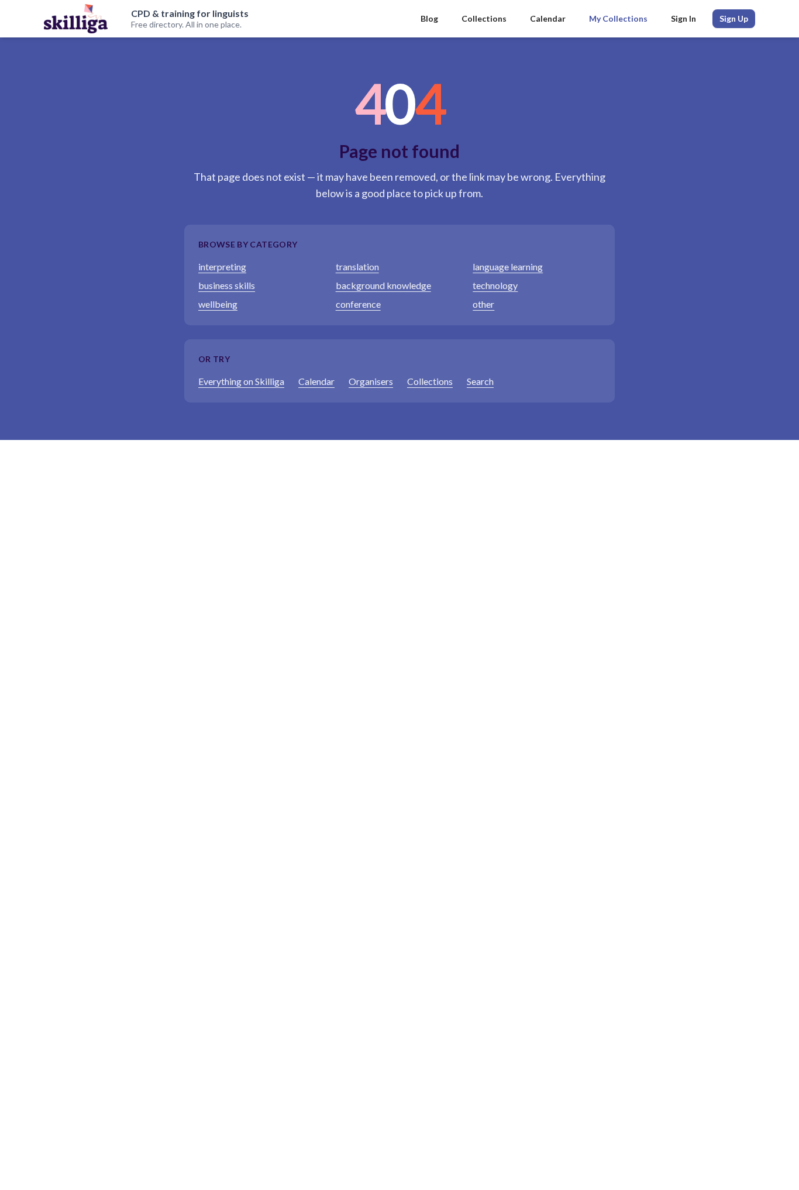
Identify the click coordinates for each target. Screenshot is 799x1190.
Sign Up (733, 18)
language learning (508, 266)
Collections (484, 18)
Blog (429, 18)
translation (357, 266)
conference (358, 303)
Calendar (548, 18)
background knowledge (383, 285)
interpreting (222, 266)
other (483, 303)
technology (495, 285)
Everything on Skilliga (241, 381)
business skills (226, 285)
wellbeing (217, 303)
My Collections (618, 18)
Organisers (371, 381)
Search (480, 381)
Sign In (683, 18)
